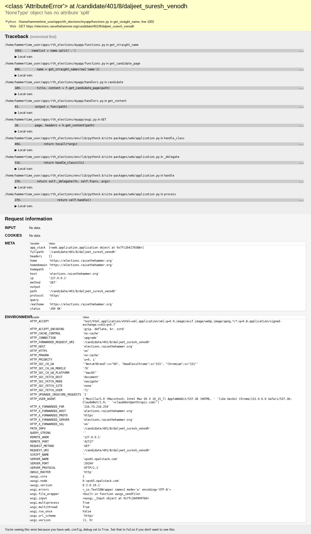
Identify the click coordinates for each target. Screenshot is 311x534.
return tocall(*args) (163, 144)
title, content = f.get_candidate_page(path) (163, 88)
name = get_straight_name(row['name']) (163, 69)
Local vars (24, 56)
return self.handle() (163, 200)
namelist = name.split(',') (164, 50)
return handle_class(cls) (163, 162)
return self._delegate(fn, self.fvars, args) (163, 181)
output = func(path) (162, 106)
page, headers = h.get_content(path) (162, 125)
